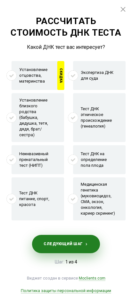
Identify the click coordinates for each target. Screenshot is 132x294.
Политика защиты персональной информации (66, 290)
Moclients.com (92, 278)
